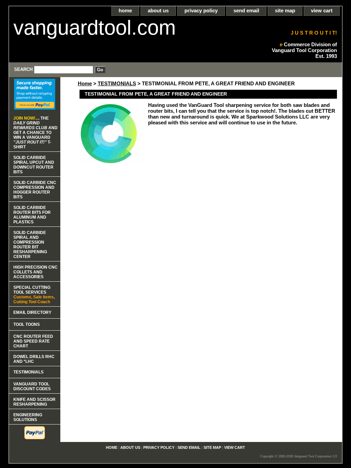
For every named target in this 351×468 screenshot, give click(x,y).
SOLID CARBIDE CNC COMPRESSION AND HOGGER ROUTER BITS (34, 189)
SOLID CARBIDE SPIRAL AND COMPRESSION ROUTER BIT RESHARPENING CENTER (30, 244)
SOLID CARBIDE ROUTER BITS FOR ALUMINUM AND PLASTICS (32, 214)
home (125, 10)
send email (246, 10)
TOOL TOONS (26, 324)
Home (85, 83)
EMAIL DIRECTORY (32, 312)
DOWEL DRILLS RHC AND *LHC (34, 359)
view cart (321, 10)
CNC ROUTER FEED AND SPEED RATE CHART (33, 341)
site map (285, 10)
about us (158, 10)
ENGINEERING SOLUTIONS (27, 417)
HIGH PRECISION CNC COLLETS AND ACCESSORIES (35, 272)
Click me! (175, 3)
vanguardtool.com (94, 27)
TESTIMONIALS (117, 83)
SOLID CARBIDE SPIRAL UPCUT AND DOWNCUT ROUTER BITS (33, 164)
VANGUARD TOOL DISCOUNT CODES (32, 386)
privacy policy (201, 10)
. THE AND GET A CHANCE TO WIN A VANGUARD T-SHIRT (35, 132)
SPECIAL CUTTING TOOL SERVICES (34, 294)
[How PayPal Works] (34, 107)
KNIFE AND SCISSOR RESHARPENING (34, 402)
